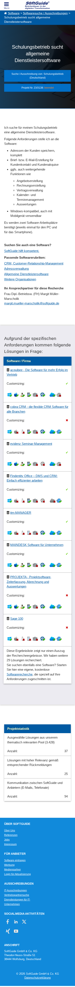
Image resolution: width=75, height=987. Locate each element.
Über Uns (9, 830)
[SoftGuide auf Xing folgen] (7, 931)
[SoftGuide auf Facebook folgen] (7, 921)
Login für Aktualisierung (17, 874)
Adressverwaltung (16, 268)
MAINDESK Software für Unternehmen (36, 545)
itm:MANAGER (20, 512)
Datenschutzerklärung (37, 977)
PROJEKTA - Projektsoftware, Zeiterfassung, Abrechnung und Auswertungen (29, 581)
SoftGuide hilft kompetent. (21, 251)
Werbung (9, 865)
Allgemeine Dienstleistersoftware (26, 274)
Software (14, 13)
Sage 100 (16, 618)
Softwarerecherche (19, 674)
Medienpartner (12, 869)
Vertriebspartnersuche (16, 895)
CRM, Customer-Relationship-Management (33, 263)
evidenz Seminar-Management (31, 443)
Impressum (10, 844)
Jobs (7, 839)
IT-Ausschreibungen (15, 890)
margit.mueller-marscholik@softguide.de (31, 303)
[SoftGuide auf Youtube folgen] (16, 931)
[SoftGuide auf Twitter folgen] (24, 921)
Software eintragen (15, 860)
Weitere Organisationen (20, 279)
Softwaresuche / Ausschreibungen (45, 13)
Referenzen (11, 835)
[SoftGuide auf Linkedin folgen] (16, 921)
